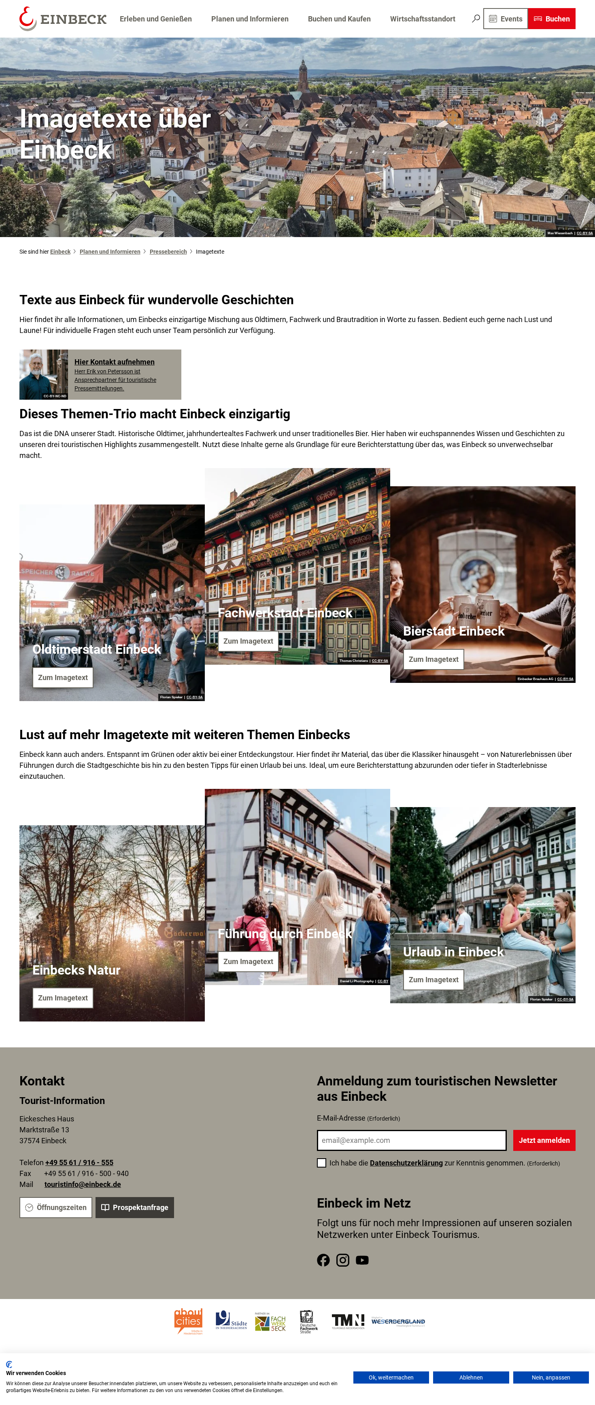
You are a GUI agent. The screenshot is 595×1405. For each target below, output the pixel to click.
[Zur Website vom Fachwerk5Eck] (270, 1321)
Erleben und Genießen (156, 19)
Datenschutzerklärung (406, 1163)
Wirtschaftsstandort (422, 19)
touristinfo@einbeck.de (83, 1184)
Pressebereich (168, 251)
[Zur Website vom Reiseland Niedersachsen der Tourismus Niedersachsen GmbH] (348, 1321)
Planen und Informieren (250, 19)
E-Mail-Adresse (358, 1118)
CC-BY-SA (585, 233)
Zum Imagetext (63, 677)
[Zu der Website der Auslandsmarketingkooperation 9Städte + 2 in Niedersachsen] (231, 1321)
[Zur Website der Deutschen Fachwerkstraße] (309, 1321)
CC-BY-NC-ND (55, 396)
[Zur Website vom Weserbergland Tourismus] (398, 1321)
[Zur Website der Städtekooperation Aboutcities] (189, 1321)
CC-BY (383, 981)
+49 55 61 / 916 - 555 (79, 1162)
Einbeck (60, 251)
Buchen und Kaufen (339, 19)
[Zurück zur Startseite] (62, 18)
